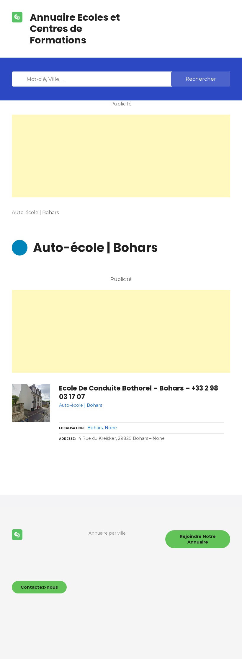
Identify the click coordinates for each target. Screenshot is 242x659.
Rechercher (201, 79)
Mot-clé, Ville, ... (20, 79)
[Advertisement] (121, 156)
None (111, 427)
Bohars (95, 427)
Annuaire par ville (107, 533)
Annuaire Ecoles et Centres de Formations (75, 29)
